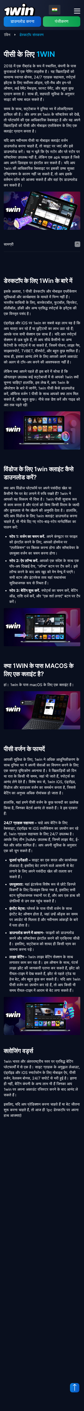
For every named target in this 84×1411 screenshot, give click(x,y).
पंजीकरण (61, 21)
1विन (7, 34)
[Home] (19, 9)
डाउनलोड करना (22, 21)
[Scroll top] (74, 1387)
